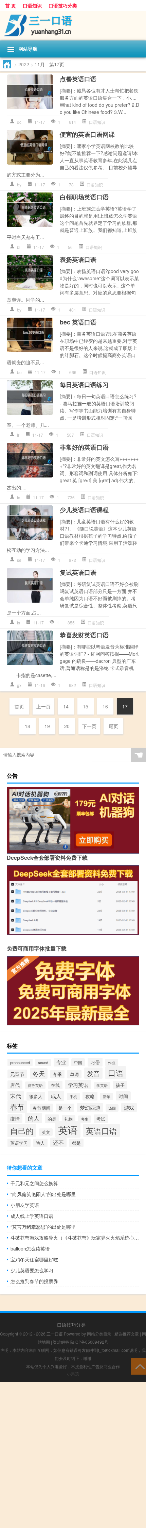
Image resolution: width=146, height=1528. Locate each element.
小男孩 (73, 1373)
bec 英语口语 (78, 322)
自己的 (22, 1130)
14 (66, 706)
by (19, 184)
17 (125, 706)
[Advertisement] (73, 1455)
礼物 (69, 1119)
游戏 (129, 1107)
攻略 (90, 1096)
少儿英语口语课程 (84, 509)
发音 (93, 1073)
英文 (46, 1132)
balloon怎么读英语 (30, 1248)
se (19, 560)
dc (19, 122)
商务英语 (35, 1085)
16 (105, 706)
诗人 (40, 1143)
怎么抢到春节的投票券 (34, 1281)
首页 (19, 706)
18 (27, 726)
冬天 (39, 1073)
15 (85, 706)
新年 (106, 1096)
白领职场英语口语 (84, 196)
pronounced (20, 1062)
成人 (56, 1096)
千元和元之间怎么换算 (34, 1183)
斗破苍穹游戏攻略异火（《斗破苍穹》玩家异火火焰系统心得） (75, 1237)
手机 (73, 1096)
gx (19, 685)
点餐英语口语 (78, 78)
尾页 (113, 726)
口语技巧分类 (63, 5)
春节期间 (41, 1108)
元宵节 (17, 1074)
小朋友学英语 (25, 1205)
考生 (84, 1119)
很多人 (35, 1096)
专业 (61, 1062)
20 (67, 726)
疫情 (15, 1118)
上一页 (43, 706)
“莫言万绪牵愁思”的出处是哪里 (43, 1226)
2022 (23, 64)
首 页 (10, 5)
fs (18, 622)
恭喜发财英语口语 (84, 635)
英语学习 (19, 1143)
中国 (78, 1062)
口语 (116, 1072)
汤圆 (112, 1108)
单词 (74, 1074)
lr (18, 435)
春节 (17, 1107)
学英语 (102, 1085)
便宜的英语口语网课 (87, 134)
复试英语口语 (78, 572)
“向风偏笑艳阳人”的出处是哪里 (43, 1194)
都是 (76, 1143)
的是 (52, 1118)
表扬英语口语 (78, 259)
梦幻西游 (90, 1107)
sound (43, 1062)
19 (47, 726)
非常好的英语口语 (84, 447)
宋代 (15, 1096)
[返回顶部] (138, 1366)
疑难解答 (61, 1342)
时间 (123, 1095)
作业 (111, 1062)
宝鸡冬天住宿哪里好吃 (34, 1259)
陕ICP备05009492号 (89, 1342)
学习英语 (78, 1084)
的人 (33, 1118)
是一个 (65, 1108)
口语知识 (32, 5)
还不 (58, 1142)
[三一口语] (73, 25)
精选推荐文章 (126, 1334)
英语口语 (101, 1130)
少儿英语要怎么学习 (32, 1270)
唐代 (15, 1084)
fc (18, 497)
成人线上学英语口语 (32, 1215)
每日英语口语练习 (84, 384)
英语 (68, 1129)
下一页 (89, 726)
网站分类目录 (99, 1334)
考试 (100, 1118)
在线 (55, 1085)
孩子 (120, 1085)
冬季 (57, 1074)
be (19, 372)
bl (18, 247)
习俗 (95, 1062)
